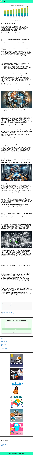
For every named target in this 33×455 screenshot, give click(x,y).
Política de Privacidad (21, 332)
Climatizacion (3, 344)
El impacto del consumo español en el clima (9, 313)
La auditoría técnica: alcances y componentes (12, 305)
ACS (2, 338)
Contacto (2, 447)
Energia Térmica (4, 348)
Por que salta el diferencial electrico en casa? (12, 306)
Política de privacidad (5, 445)
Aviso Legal (3, 442)
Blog (2, 342)
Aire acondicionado (4, 341)
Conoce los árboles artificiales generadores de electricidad (15, 307)
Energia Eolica (3, 347)
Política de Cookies (4, 444)
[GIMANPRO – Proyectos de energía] (2, 1)
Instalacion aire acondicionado (7, 312)
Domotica (3, 345)
